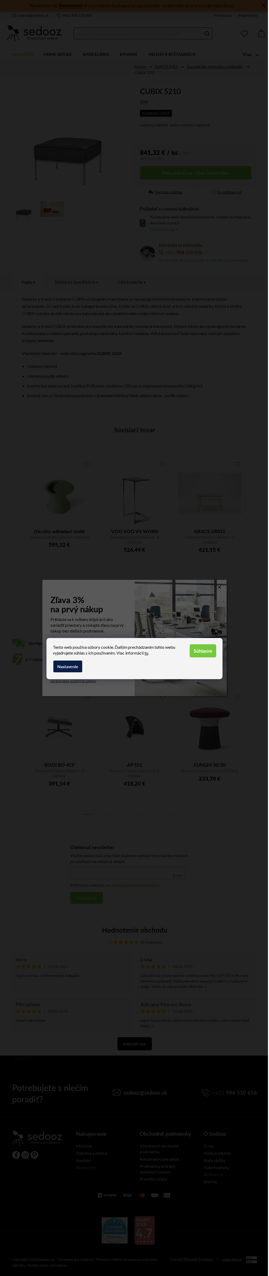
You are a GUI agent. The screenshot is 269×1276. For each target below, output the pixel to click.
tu (146, 652)
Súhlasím (203, 650)
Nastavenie (67, 666)
